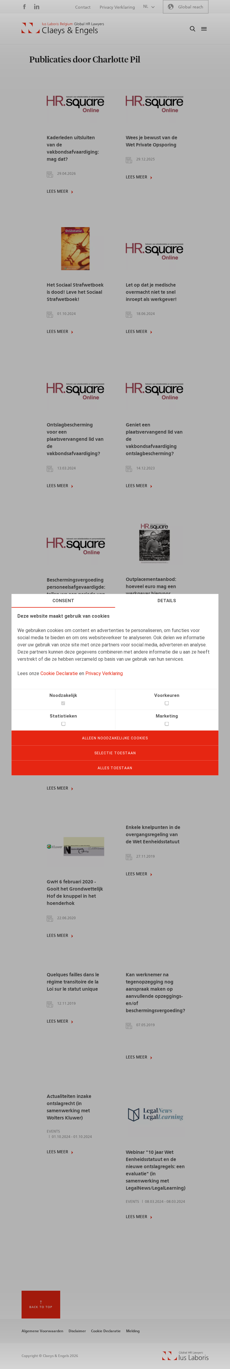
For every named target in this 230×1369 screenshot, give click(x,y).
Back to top (40, 1307)
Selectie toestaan (115, 753)
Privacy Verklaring (104, 673)
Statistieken (63, 715)
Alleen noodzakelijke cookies (115, 738)
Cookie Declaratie (59, 673)
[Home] (63, 28)
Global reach (190, 7)
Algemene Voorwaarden (42, 1331)
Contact (82, 7)
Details (167, 600)
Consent (63, 600)
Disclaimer (77, 1331)
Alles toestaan (115, 768)
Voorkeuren (166, 695)
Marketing (167, 715)
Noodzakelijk (63, 695)
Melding (133, 1331)
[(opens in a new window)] (185, 1358)
